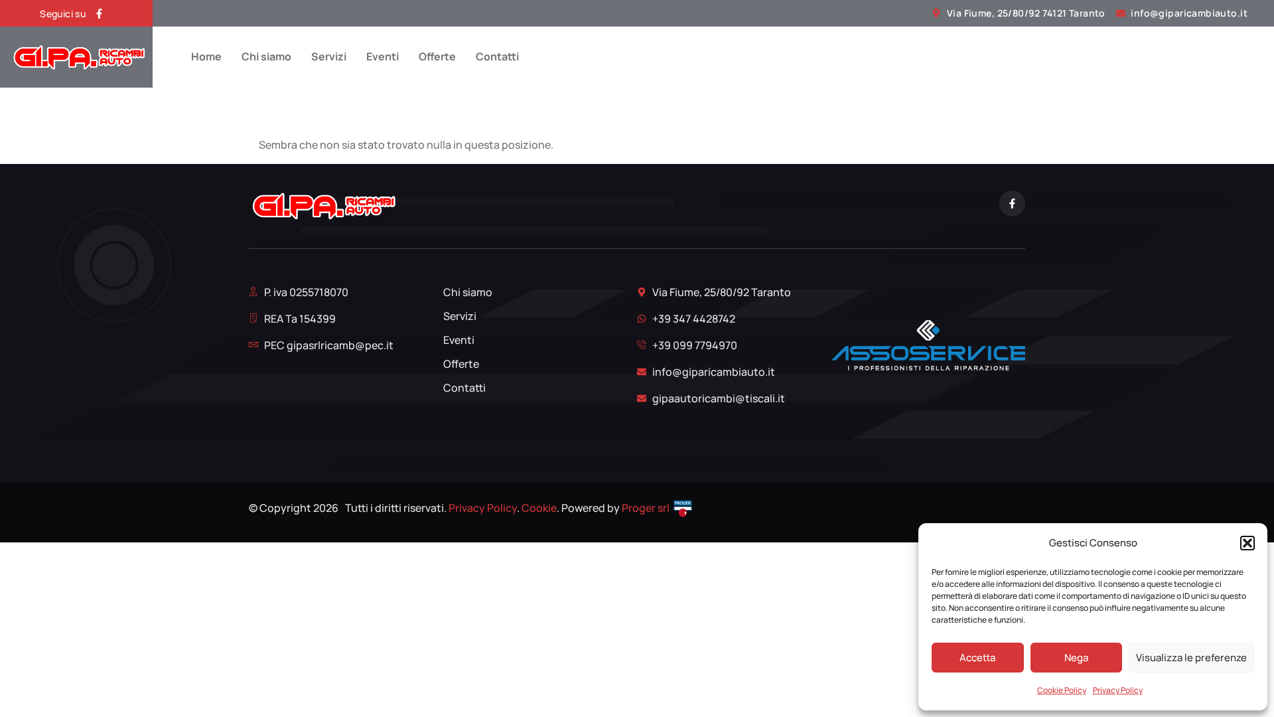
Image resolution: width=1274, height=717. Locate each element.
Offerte (437, 57)
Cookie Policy (1061, 690)
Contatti (497, 57)
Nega (1076, 658)
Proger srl (646, 508)
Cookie (539, 508)
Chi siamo (266, 57)
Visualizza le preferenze (1191, 658)
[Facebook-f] (99, 14)
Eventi (382, 57)
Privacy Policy (1118, 690)
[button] (1247, 543)
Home (206, 57)
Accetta (977, 658)
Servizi (328, 57)
